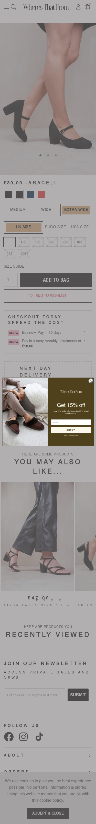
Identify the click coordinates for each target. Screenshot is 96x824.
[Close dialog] (91, 381)
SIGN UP (71, 430)
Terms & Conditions (69, 435)
